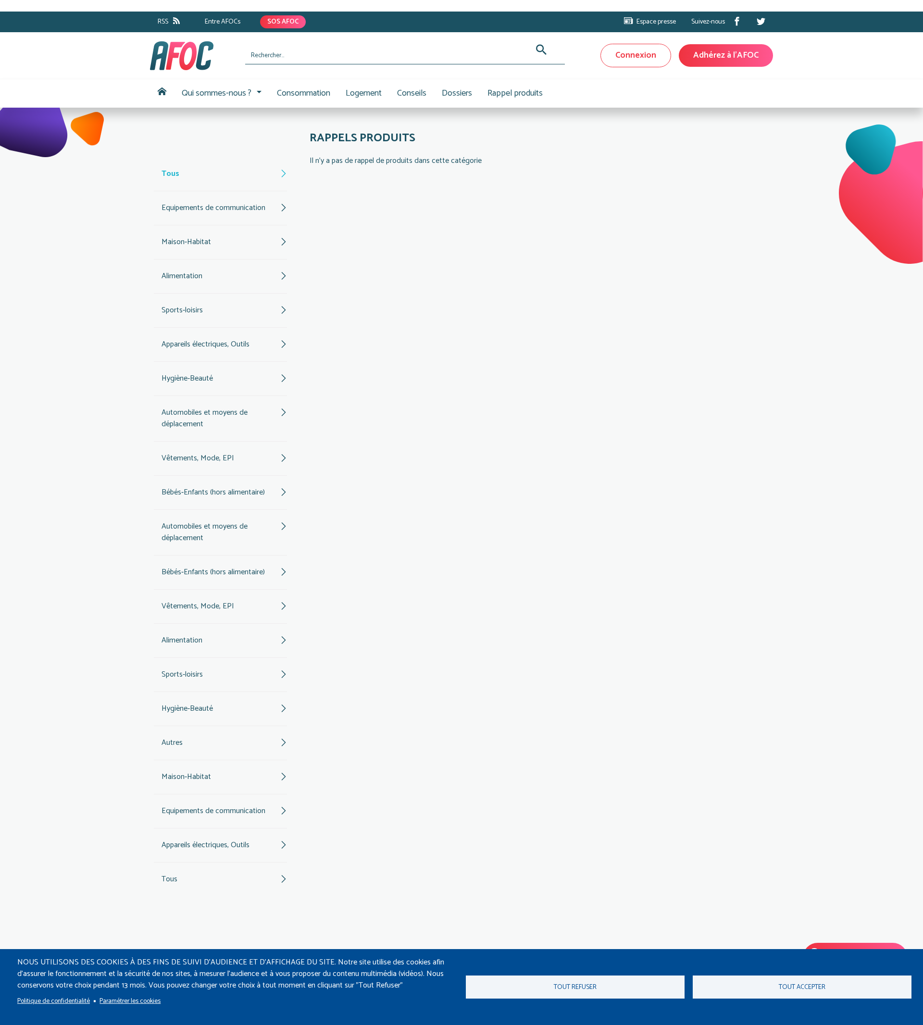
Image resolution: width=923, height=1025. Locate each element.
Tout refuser (575, 987)
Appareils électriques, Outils (205, 344)
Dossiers (457, 93)
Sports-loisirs (182, 310)
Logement (364, 93)
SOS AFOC (283, 21)
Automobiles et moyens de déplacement (205, 418)
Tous (170, 173)
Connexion (635, 55)
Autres (172, 742)
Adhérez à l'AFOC (726, 55)
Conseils (411, 93)
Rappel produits (515, 93)
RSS (163, 21)
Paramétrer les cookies (130, 1001)
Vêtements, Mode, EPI (198, 458)
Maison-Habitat (186, 241)
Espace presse (656, 21)
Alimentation (182, 276)
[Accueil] (193, 55)
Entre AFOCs (222, 21)
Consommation (303, 93)
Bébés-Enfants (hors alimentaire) (213, 492)
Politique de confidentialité (53, 1001)
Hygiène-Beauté (187, 378)
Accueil (162, 93)
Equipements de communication (213, 207)
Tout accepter (802, 987)
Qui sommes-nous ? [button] (216, 93)
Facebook (737, 21)
